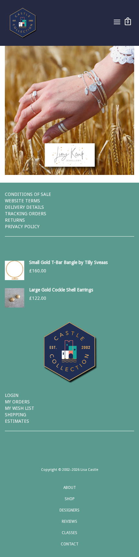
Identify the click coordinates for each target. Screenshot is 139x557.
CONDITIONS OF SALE (28, 194)
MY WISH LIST (19, 408)
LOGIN (11, 395)
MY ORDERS (17, 401)
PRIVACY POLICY (22, 226)
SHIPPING (15, 414)
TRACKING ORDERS (25, 213)
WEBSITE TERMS (22, 200)
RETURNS (15, 220)
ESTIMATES (17, 421)
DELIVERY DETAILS (24, 207)
